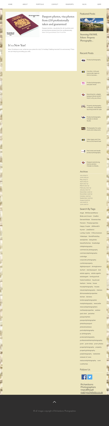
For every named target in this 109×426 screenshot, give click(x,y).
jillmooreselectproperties (88, 293)
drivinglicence (96, 266)
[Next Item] (100, 24)
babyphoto (93, 240)
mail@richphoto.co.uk (92, 392)
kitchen (82, 297)
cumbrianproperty (86, 263)
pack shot (83, 313)
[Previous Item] (83, 24)
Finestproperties (92, 223)
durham (82, 270)
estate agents (96, 273)
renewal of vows (85, 357)
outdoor (97, 310)
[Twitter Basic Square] (89, 376)
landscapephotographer (88, 300)
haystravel (95, 280)
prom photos (98, 344)
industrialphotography (87, 290)
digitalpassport (85, 266)
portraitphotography (87, 330)
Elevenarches (96, 219)
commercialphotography (88, 253)
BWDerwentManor (91, 213)
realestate (96, 354)
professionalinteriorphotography (91, 340)
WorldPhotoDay (94, 236)
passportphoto (85, 317)
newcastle (97, 303)
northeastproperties (87, 310)
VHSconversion (96, 233)
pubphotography (86, 354)
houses (96, 287)
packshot (91, 313)
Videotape (83, 236)
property (98, 347)
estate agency (85, 273)
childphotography (86, 246)
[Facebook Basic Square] (84, 376)
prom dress (89, 344)
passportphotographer (88, 320)
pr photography (85, 333)
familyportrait (94, 276)
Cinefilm (96, 216)
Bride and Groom (86, 216)
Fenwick (83, 223)
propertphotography (87, 347)
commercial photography (89, 250)
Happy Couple (85, 226)
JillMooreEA (95, 226)
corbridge (83, 256)
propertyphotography (87, 350)
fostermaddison (85, 280)
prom (82, 344)
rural (99, 360)
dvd (99, 270)
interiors (99, 290)
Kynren (82, 229)
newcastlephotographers (88, 307)
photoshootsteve (86, 327)
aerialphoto (84, 240)
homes (89, 283)
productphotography (87, 337)
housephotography (86, 287)
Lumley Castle (85, 233)
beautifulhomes (85, 243)
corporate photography (88, 260)
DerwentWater (85, 219)
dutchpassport (92, 270)
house (95, 283)
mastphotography (86, 303)
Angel (82, 213)
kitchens (89, 297)
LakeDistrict (90, 229)
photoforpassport (86, 323)
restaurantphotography (88, 360)
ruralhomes (84, 364)
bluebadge (96, 243)
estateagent (84, 276)
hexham (82, 283)
